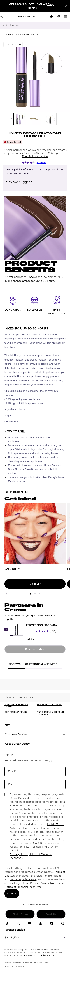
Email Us (51, 914)
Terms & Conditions (13, 962)
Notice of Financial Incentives (22, 886)
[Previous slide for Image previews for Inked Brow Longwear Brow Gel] (11, 119)
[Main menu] (66, 16)
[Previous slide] (6, 594)
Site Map (29, 962)
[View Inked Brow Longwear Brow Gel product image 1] (20, 119)
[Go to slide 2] (35, 594)
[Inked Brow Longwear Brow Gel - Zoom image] (35, 77)
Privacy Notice (19, 854)
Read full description (35, 156)
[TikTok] (7, 923)
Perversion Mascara (41, 625)
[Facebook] (51, 923)
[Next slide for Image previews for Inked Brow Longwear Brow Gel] (59, 119)
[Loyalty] (52, 16)
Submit (11, 893)
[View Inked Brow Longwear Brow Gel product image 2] (35, 119)
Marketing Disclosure (23, 879)
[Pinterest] (62, 923)
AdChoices (28, 955)
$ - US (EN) (11, 937)
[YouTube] (29, 923)
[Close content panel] (65, 6)
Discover (35, 583)
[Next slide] (63, 594)
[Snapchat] (40, 923)
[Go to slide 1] (30, 594)
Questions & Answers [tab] (41, 664)
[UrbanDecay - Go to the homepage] (27, 16)
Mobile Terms (55, 824)
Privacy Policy (47, 955)
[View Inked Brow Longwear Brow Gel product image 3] (50, 119)
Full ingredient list (16, 491)
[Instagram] (18, 923)
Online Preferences (16, 966)
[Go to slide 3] (39, 594)
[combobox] (30, 25)
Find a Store (20, 914)
